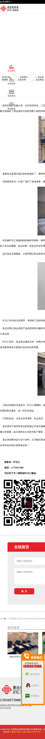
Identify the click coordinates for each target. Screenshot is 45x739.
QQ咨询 (35, 685)
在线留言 (34, 696)
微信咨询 (34, 674)
